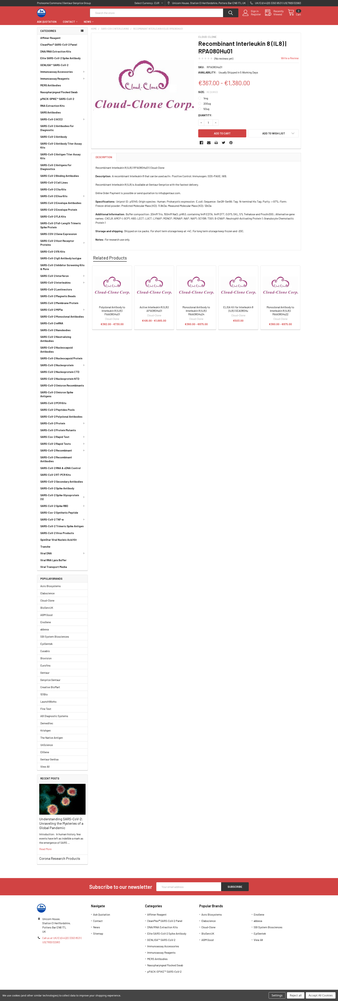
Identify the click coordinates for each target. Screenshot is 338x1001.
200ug (207, 103)
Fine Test (45, 708)
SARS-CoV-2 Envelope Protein (58, 209)
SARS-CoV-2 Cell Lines (54, 182)
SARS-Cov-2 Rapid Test (54, 436)
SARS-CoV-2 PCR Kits (53, 403)
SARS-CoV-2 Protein (52, 423)
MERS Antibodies (50, 85)
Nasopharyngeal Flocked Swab (58, 92)
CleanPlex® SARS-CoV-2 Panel (58, 44)
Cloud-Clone (47, 600)
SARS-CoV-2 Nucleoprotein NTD (59, 378)
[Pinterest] (231, 143)
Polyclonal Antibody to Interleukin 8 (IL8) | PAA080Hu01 (112, 310)
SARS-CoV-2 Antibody (53, 136)
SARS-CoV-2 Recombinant (56, 450)
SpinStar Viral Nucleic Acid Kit (58, 539)
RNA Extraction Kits (52, 105)
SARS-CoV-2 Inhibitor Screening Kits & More (62, 267)
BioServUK (46, 607)
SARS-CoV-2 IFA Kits (52, 251)
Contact (69, 21)
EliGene (44, 752)
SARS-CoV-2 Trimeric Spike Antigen (62, 526)
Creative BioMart (50, 687)
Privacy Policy (268, 988)
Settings (277, 995)
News (87, 21)
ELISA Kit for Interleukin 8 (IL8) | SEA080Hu (238, 308)
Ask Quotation (47, 21)
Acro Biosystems (50, 586)
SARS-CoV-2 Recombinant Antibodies (56, 459)
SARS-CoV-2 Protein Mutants (58, 430)
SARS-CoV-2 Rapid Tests (55, 443)
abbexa (44, 629)
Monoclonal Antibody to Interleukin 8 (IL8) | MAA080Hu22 (280, 310)
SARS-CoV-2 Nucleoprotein (57, 365)
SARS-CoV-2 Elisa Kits (53, 196)
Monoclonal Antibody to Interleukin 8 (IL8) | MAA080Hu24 (196, 310)
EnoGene (45, 622)
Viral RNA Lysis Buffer (53, 560)
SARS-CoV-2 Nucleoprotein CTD (59, 371)
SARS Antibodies (50, 112)
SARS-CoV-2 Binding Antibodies (59, 175)
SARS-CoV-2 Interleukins (55, 282)
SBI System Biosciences (54, 636)
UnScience (46, 744)
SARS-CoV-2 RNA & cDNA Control (60, 468)
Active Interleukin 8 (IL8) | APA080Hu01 (154, 308)
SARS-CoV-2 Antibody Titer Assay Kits (61, 145)
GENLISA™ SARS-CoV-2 (54, 65)
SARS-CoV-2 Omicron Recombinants (62, 385)
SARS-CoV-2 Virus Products (57, 533)
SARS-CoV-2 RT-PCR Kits (55, 474)
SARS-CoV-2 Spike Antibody (57, 488)
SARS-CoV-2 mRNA (51, 323)
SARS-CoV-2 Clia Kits (53, 189)
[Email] (209, 143)
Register (256, 14)
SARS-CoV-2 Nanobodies (55, 330)
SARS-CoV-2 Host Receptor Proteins (57, 242)
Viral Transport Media (53, 566)
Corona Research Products (59, 858)
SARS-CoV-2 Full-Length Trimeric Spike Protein (60, 225)
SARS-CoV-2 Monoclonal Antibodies (62, 316)
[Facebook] (201, 143)
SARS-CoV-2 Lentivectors (56, 289)
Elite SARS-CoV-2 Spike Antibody (60, 58)
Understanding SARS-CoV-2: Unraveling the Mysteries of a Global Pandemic (61, 823)
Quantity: (205, 115)
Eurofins (45, 665)
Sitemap (98, 933)
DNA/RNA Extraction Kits (55, 51)
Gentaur (44, 672)
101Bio (44, 694)
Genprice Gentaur (50, 679)
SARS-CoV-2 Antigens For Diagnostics (55, 167)
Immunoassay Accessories (56, 71)
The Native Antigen (51, 737)
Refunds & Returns (202, 988)
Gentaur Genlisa (49, 759)
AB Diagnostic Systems (54, 716)
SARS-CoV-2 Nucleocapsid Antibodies (56, 349)
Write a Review (290, 58)
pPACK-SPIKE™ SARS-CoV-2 (57, 98)
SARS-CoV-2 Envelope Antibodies (60, 202)
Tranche (45, 546)
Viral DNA (46, 553)
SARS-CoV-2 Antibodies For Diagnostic (57, 128)
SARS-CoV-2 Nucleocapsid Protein (61, 358)
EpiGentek (46, 643)
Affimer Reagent (50, 37)
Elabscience (47, 593)
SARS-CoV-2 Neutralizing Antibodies (55, 338)
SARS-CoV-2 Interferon (54, 275)
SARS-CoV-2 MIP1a (51, 309)
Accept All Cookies (321, 995)
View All (44, 766)
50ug (206, 108)
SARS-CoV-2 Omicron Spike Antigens (56, 394)
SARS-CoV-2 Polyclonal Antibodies (61, 416)
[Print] (216, 143)
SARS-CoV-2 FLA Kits (53, 216)
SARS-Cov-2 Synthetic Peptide (59, 512)
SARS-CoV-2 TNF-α (52, 519)
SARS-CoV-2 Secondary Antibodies (61, 481)
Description (104, 157)
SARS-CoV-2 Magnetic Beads (58, 296)
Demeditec (46, 723)
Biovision (46, 658)
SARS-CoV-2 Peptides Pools (57, 409)
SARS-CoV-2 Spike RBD (54, 505)
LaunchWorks (48, 701)
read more (45, 849)
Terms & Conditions (70, 988)
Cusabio (45, 651)
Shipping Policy (136, 988)
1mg (206, 98)
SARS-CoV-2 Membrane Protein (59, 303)
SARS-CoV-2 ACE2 (51, 119)
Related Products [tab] (110, 257)
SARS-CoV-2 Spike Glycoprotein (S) (59, 497)
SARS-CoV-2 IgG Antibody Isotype (60, 258)
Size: (208, 92)
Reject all (296, 995)
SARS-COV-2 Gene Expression (58, 233)
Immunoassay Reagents (54, 78)
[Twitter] (223, 143)
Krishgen (45, 730)
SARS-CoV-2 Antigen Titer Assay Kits (60, 156)
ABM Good (46, 614)
